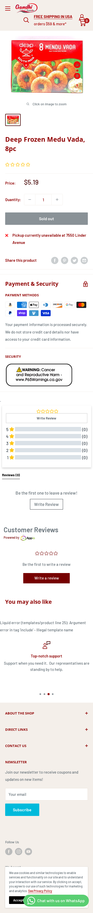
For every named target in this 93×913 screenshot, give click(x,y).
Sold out (46, 218)
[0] (82, 23)
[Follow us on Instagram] (18, 851)
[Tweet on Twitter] (74, 260)
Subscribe (22, 809)
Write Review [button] (46, 418)
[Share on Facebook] (54, 260)
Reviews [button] (11, 475)
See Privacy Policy (40, 891)
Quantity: (13, 199)
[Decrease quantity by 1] (29, 199)
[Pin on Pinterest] (64, 260)
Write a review (46, 578)
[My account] (81, 17)
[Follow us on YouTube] (28, 851)
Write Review (46, 504)
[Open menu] (7, 8)
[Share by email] (84, 260)
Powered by (11, 537)
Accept (18, 900)
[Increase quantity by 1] (57, 199)
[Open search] (26, 20)
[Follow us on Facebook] (8, 851)
